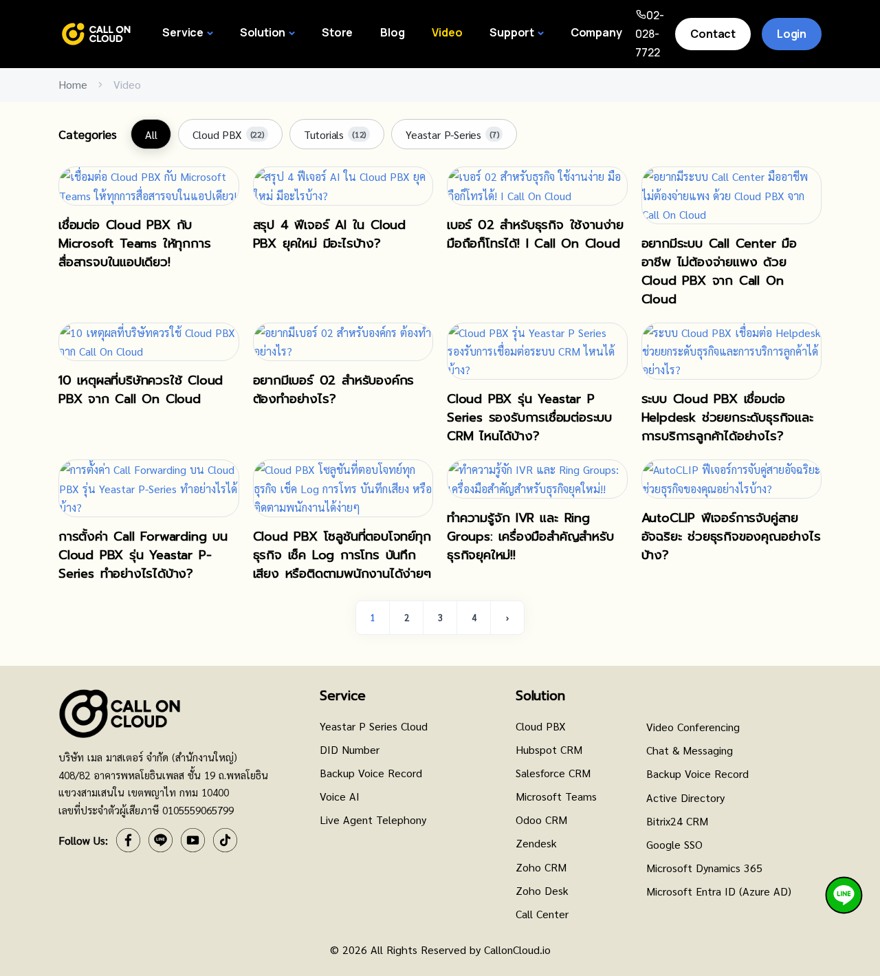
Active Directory (685, 797)
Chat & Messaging (689, 750)
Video (447, 32)
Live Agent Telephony (373, 819)
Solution (262, 32)
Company (596, 32)
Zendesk (536, 843)
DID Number (350, 749)
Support (512, 32)
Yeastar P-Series (452, 134)
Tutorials (335, 134)
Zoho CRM (541, 867)
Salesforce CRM (553, 773)
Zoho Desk (542, 890)
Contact (713, 33)
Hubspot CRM (549, 749)
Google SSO (674, 844)
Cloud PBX (227, 134)
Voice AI (340, 796)
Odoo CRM (541, 819)
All (151, 134)
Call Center (542, 914)
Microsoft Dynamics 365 (704, 867)
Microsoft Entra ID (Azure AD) (718, 891)
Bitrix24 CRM (677, 821)
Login (791, 33)
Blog (392, 32)
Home (72, 84)
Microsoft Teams (556, 796)
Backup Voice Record (371, 773)
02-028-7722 (649, 34)
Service (183, 32)
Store (337, 32)
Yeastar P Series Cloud (374, 726)
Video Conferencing (693, 726)
